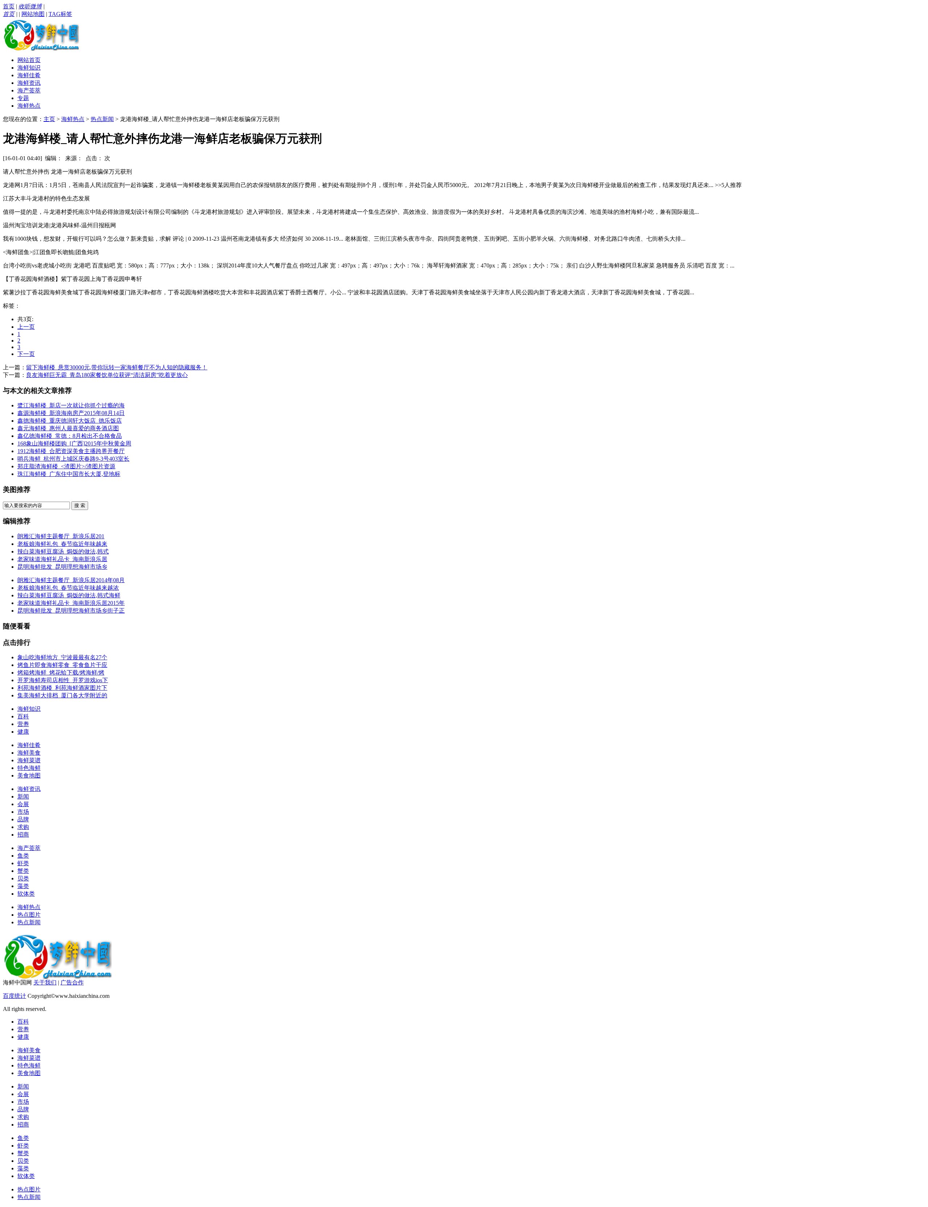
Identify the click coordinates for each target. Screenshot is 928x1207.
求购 (23, 827)
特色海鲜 (29, 768)
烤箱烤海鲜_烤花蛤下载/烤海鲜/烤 (60, 672)
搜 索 (79, 505)
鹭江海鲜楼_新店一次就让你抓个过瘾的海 (71, 405)
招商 (23, 834)
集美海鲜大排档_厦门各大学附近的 (62, 695)
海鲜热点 (29, 106)
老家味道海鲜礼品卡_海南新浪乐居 (62, 559)
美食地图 (29, 775)
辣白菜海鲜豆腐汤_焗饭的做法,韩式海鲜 (68, 595)
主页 (49, 119)
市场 (23, 812)
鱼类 (23, 856)
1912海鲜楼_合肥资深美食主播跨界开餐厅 (71, 451)
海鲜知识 (29, 68)
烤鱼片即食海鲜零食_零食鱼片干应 (62, 665)
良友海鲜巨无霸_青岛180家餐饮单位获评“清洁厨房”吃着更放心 (107, 375)
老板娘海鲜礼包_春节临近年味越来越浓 (68, 588)
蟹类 (23, 871)
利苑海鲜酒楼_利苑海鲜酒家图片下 (62, 688)
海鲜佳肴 (29, 75)
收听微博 (30, 6)
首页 (8, 6)
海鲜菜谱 (29, 760)
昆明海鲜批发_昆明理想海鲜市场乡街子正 (71, 610)
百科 (23, 716)
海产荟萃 (29, 90)
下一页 (26, 354)
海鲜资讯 (29, 83)
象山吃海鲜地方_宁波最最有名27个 (62, 657)
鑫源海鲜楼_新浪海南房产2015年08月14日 (71, 413)
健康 (23, 732)
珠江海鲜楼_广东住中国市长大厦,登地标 (68, 474)
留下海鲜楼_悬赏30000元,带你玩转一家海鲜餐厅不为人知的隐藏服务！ (116, 367)
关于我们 (45, 982)
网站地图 (33, 14)
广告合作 (72, 982)
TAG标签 (60, 14)
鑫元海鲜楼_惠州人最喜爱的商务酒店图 (68, 428)
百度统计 (14, 996)
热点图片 (29, 915)
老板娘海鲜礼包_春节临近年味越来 (62, 544)
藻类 (23, 886)
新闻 (23, 796)
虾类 (23, 863)
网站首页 (29, 60)
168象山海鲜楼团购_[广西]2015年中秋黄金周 (74, 443)
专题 (23, 98)
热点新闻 (102, 119)
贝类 (23, 878)
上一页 (26, 327)
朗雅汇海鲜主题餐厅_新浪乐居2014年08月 (71, 580)
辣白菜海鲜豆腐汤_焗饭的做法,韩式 (63, 551)
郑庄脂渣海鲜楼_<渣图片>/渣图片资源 (66, 466)
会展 (23, 804)
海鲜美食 (29, 753)
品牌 (23, 819)
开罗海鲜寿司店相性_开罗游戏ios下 (62, 680)
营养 (23, 724)
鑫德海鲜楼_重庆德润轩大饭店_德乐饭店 (69, 421)
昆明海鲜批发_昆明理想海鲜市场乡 (62, 567)
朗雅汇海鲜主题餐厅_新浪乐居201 (60, 536)
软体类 (26, 894)
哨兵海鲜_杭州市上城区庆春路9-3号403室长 (73, 459)
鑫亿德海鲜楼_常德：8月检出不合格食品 (69, 436)
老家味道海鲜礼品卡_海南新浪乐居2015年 (71, 603)
